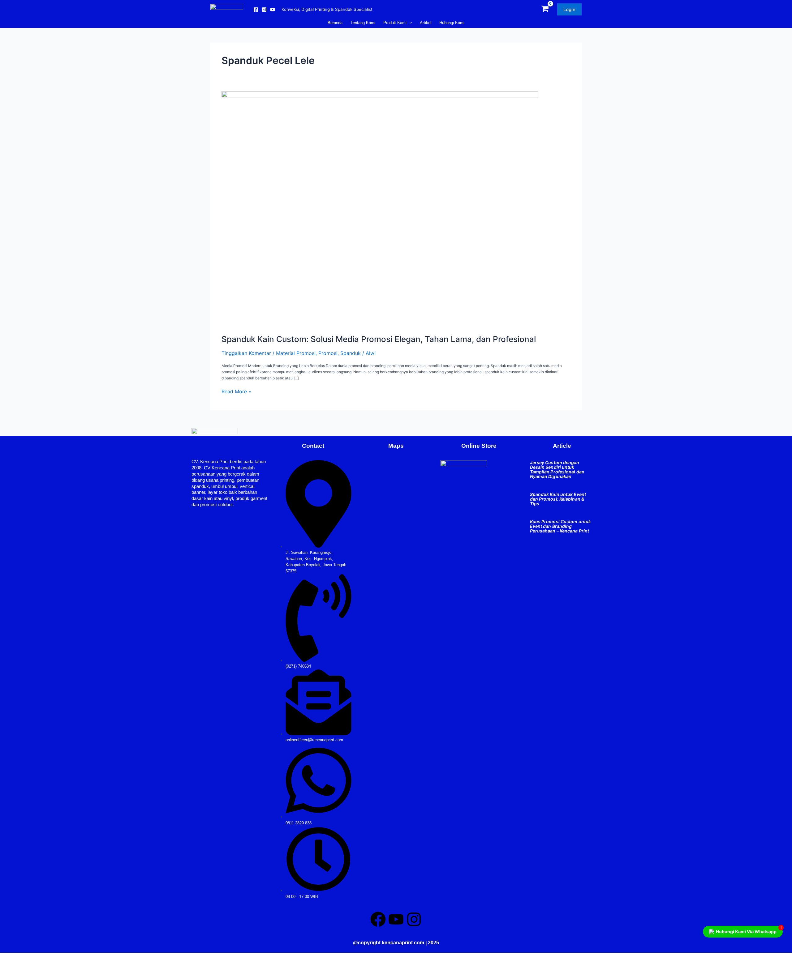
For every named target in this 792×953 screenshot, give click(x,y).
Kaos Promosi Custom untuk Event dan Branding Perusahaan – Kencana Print (560, 526)
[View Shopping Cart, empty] (545, 9)
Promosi (328, 353)
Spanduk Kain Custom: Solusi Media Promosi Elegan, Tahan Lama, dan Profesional (379, 339)
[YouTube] (272, 9)
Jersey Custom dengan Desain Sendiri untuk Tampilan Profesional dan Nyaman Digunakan (557, 469)
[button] (569, 9)
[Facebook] (256, 9)
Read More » (236, 392)
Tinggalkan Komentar (246, 353)
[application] (409, 23)
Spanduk (350, 353)
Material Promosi (296, 353)
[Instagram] (264, 9)
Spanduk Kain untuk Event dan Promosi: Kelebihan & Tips (558, 499)
